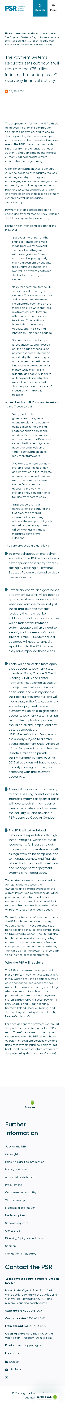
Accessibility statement (20, 1177)
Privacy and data (16, 1169)
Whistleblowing (15, 1200)
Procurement (13, 1184)
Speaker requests (16, 1223)
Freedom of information (20, 1207)
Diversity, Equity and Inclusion (24, 1238)
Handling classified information (24, 1161)
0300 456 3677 (36, 1318)
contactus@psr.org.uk (27, 1345)
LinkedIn (14, 1361)
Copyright (11, 1154)
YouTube (15, 1369)
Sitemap (10, 1246)
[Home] (19, 8)
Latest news (49, 33)
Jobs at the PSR (15, 1146)
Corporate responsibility (20, 1192)
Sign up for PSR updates (20, 1253)
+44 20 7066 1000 (35, 1326)
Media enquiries (15, 1215)
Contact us (12, 1230)
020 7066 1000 (32, 1310)
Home (8, 33)
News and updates (26, 33)
